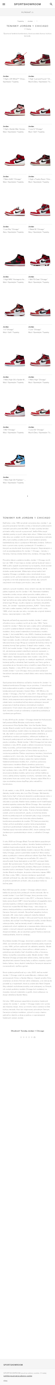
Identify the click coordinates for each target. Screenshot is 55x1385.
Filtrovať (27, 12)
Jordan (30, 21)
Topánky (20, 21)
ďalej (5, 1381)
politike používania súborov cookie (18, 1376)
